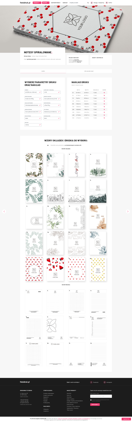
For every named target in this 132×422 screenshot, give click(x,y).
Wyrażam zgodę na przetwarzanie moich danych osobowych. (100, 400)
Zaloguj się (45, 409)
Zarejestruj (45, 411)
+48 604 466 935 (24, 401)
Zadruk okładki (47, 96)
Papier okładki (28, 96)
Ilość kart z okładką (49, 90)
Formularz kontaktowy (26, 404)
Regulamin (46, 397)
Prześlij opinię (46, 402)
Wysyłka (45, 401)
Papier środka (47, 103)
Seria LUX (69, 395)
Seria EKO (69, 393)
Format (26, 90)
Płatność (45, 399)
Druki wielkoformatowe (72, 402)
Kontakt (65, 2)
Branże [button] (45, 2)
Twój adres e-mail (94, 393)
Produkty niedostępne (48, 393)
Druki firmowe (70, 404)
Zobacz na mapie (24, 396)
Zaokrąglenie (47, 116)
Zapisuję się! (94, 404)
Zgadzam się (126, 419)
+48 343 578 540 (24, 399)
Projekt (27, 122)
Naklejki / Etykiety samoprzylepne (75, 401)
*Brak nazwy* (70, 410)
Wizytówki (69, 397)
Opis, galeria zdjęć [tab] (89, 71)
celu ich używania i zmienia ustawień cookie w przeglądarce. (74, 418)
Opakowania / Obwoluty (72, 408)
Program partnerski (48, 395)
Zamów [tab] (43, 71)
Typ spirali (46, 109)
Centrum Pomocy (55, 2)
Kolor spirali (28, 116)
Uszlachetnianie (29, 103)
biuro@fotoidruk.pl (24, 402)
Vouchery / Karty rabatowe (73, 406)
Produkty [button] (36, 2)
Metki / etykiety (70, 399)
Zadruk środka (28, 109)
